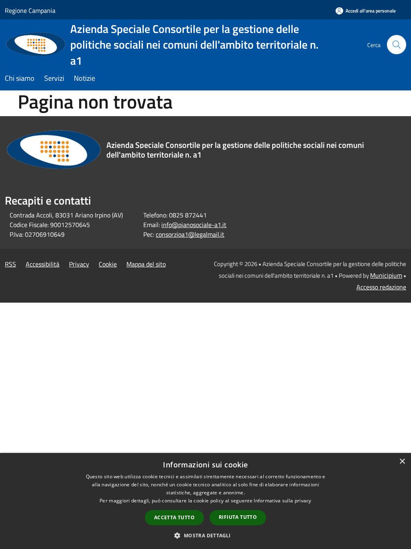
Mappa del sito (146, 264)
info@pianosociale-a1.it (193, 224)
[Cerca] (396, 44)
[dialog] (205, 501)
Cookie (108, 264)
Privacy (79, 264)
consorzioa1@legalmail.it (190, 234)
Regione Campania (30, 10)
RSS (10, 264)
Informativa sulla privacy (282, 500)
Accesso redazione (381, 287)
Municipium (386, 275)
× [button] (402, 462)
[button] (205, 535)
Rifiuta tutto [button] (238, 517)
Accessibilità (42, 264)
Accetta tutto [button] (174, 517)
